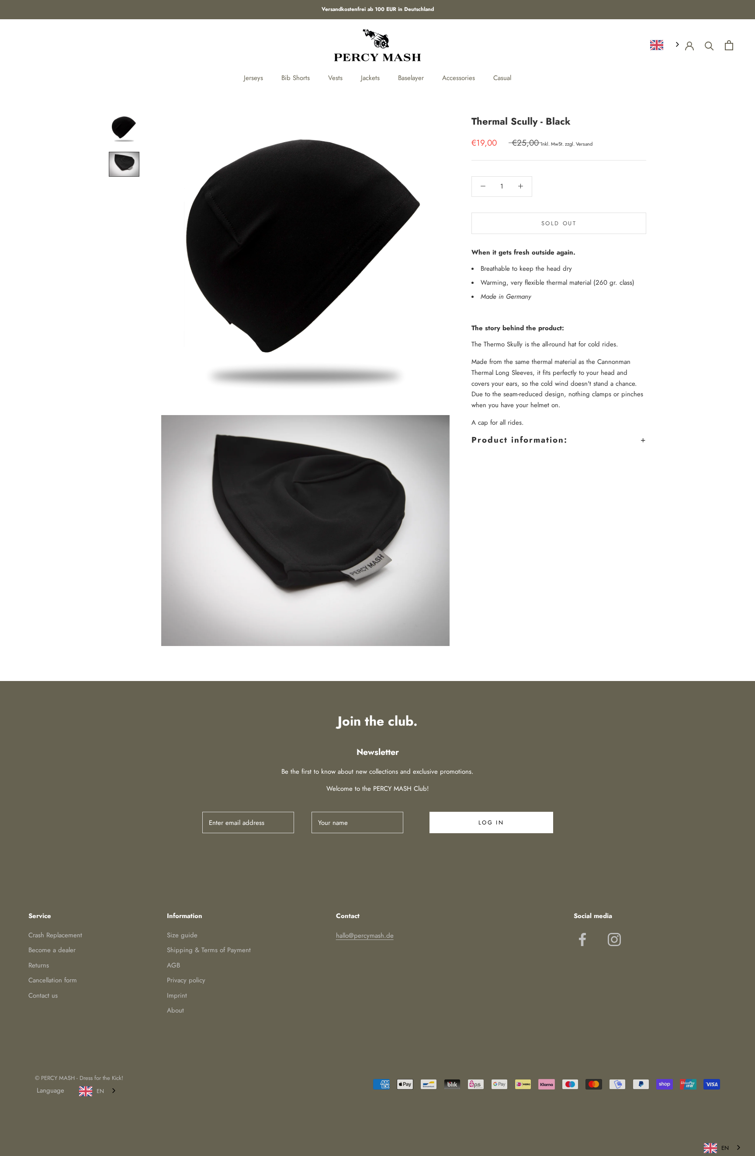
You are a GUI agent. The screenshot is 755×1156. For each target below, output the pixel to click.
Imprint (177, 995)
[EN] (665, 45)
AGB (173, 965)
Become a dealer (52, 950)
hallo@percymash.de (365, 935)
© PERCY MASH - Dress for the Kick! (79, 1078)
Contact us (43, 995)
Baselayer (411, 78)
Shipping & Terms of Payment (209, 950)
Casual (502, 78)
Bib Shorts (295, 78)
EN (100, 1091)
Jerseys (253, 78)
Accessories (458, 78)
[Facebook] (582, 939)
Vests (335, 78)
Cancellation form (52, 980)
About (175, 1010)
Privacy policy (186, 980)
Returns (38, 965)
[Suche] (709, 45)
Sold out (559, 223)
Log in (491, 822)
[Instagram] (614, 939)
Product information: (519, 439)
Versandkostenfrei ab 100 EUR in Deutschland (378, 9)
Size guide (182, 935)
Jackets (370, 78)
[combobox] (665, 45)
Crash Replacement (55, 935)
